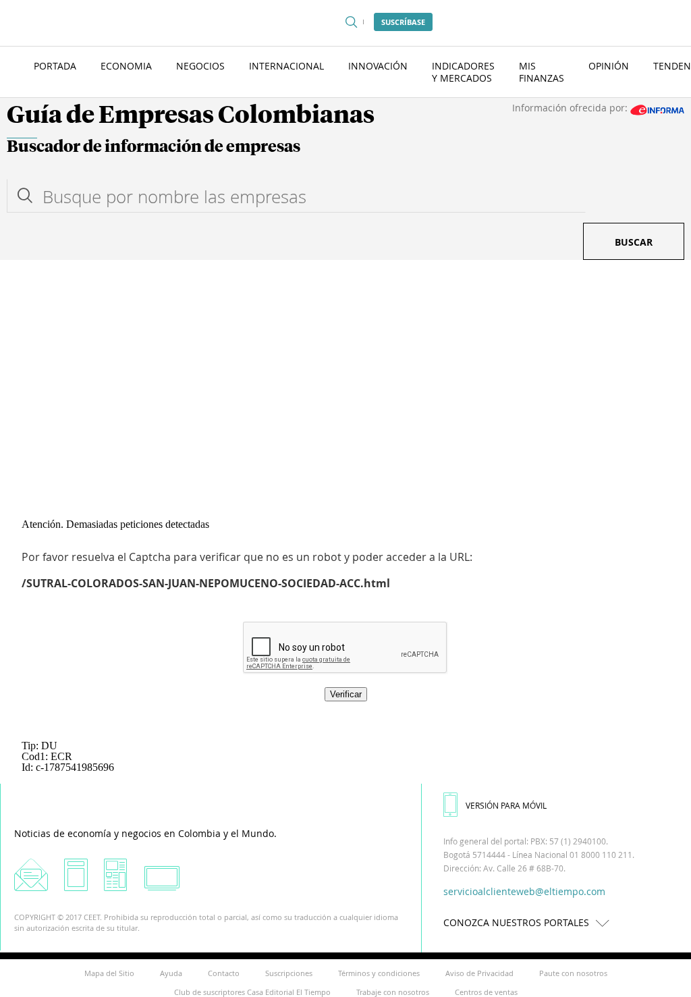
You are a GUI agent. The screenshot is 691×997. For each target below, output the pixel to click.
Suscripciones (288, 973)
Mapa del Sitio (109, 973)
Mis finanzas (541, 71)
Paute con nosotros (573, 973)
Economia (126, 65)
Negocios (200, 65)
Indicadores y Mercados (463, 71)
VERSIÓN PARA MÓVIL (506, 805)
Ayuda (171, 973)
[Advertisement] (345, 361)
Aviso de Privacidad (479, 973)
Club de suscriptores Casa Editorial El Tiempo (252, 992)
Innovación (378, 65)
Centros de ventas (486, 992)
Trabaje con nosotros (392, 992)
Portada (55, 65)
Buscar (634, 242)
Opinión (608, 65)
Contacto (224, 973)
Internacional (286, 65)
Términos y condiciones (379, 973)
